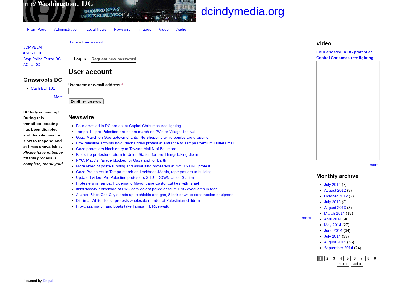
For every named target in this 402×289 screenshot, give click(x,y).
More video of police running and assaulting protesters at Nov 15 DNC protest (143, 166)
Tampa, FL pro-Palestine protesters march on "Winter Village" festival (135, 131)
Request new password (113, 59)
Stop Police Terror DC (42, 59)
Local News (96, 29)
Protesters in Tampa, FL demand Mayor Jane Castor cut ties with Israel (137, 183)
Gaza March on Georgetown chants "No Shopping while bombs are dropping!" (143, 137)
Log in (80, 59)
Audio (181, 29)
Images (144, 29)
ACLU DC (31, 64)
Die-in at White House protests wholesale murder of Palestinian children (138, 200)
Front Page (36, 29)
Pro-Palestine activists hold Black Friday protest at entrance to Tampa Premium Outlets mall (155, 143)
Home (73, 42)
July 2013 (332, 202)
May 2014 (332, 225)
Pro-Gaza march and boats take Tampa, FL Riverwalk (122, 206)
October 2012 (336, 196)
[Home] (109, 20)
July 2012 (332, 184)
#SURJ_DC (33, 53)
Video (164, 29)
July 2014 (332, 236)
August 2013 (335, 207)
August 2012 (335, 190)
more (306, 217)
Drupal (48, 281)
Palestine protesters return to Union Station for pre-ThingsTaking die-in (137, 154)
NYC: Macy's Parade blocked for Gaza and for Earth (121, 160)
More (58, 97)
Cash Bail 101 (43, 88)
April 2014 (333, 219)
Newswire (122, 29)
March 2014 (334, 213)
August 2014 (335, 242)
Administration (66, 29)
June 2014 (333, 230)
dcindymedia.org (242, 11)
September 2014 (338, 248)
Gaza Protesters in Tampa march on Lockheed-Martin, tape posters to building (144, 172)
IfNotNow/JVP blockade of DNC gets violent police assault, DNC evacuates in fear (146, 189)
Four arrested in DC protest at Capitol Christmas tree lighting (128, 126)
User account (92, 42)
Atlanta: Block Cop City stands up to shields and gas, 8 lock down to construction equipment (155, 194)
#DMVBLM (32, 47)
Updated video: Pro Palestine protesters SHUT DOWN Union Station (135, 177)
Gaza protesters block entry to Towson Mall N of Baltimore (126, 149)
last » (357, 264)
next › (343, 264)
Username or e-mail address (95, 85)
